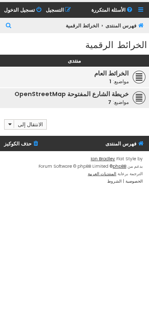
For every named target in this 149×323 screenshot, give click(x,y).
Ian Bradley (103, 159)
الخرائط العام (111, 73)
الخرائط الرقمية (116, 44)
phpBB (119, 166)
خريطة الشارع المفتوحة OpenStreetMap (71, 94)
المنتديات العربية (102, 174)
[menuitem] (112, 10)
